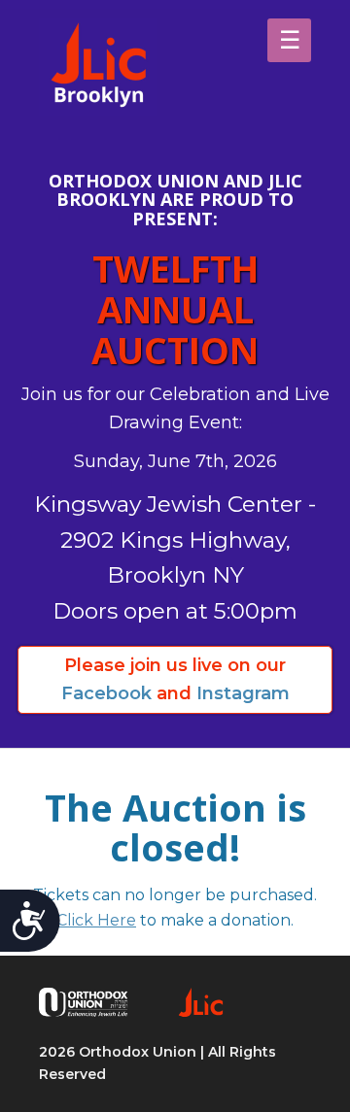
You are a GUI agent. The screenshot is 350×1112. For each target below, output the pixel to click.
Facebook (106, 693)
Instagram (243, 693)
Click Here (96, 920)
